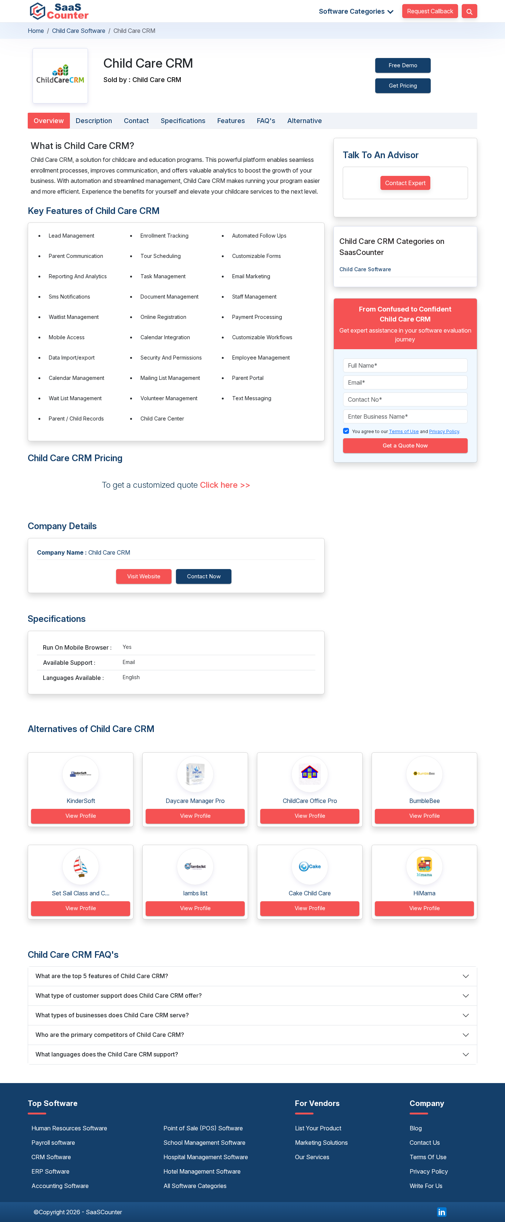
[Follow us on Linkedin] (441, 1211)
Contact (136, 121)
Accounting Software (60, 1185)
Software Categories (352, 11)
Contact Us (425, 1142)
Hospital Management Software (205, 1157)
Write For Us (426, 1185)
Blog (416, 1128)
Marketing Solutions (321, 1142)
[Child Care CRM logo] (60, 76)
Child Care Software (78, 30)
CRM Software (51, 1157)
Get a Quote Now (405, 445)
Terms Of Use (428, 1157)
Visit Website (143, 576)
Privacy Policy (429, 1171)
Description (94, 121)
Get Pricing (403, 85)
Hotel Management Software (202, 1171)
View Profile (80, 815)
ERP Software (50, 1171)
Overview (49, 121)
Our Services (312, 1157)
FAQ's (266, 121)
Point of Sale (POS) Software (203, 1128)
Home (36, 30)
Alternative (304, 121)
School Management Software (204, 1142)
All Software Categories (195, 1185)
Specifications (183, 121)
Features (231, 121)
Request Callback (430, 11)
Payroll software (53, 1142)
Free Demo (403, 65)
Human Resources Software (69, 1128)
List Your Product (318, 1128)
